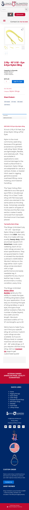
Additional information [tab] (7, 117)
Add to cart (18, 82)
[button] (4, 20)
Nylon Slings (15, 91)
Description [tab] (5, 115)
